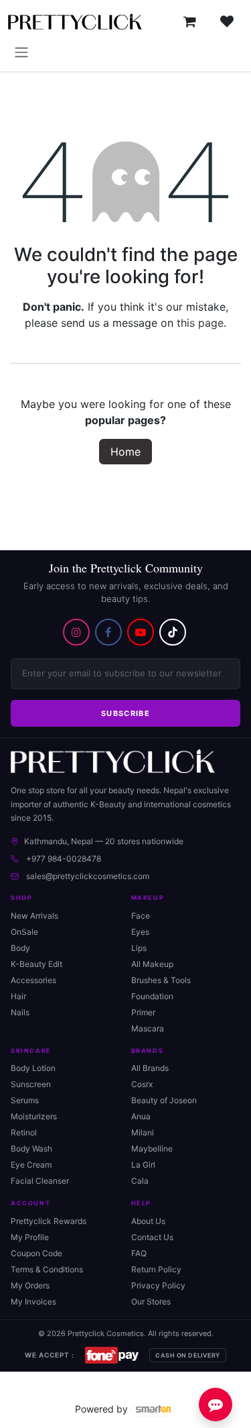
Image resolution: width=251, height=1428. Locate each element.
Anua (141, 1116)
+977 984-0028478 (63, 859)
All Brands (150, 1068)
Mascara (147, 1028)
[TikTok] (172, 632)
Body (20, 948)
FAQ (139, 1253)
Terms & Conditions (47, 1269)
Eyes (140, 932)
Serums (25, 1100)
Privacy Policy (158, 1285)
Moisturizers (34, 1116)
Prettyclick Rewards (48, 1221)
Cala (140, 1181)
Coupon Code (36, 1253)
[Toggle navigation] (21, 52)
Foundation (152, 996)
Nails (20, 1012)
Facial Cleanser (40, 1181)
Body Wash (31, 1148)
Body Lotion (33, 1068)
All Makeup (152, 964)
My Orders (30, 1285)
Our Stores (151, 1301)
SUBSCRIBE (125, 713)
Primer (143, 1012)
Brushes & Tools (161, 980)
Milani (142, 1132)
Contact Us (152, 1237)
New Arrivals (34, 916)
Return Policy (156, 1269)
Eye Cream (31, 1165)
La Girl (143, 1165)
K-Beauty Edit (36, 964)
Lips (139, 948)
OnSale (24, 932)
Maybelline (152, 1148)
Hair (18, 996)
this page (200, 322)
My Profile (30, 1237)
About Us (148, 1221)
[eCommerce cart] (189, 21)
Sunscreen (31, 1084)
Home (125, 451)
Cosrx (142, 1084)
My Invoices (33, 1301)
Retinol (24, 1132)
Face (140, 916)
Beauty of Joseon (164, 1100)
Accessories (33, 980)
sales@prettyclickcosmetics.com (87, 876)
